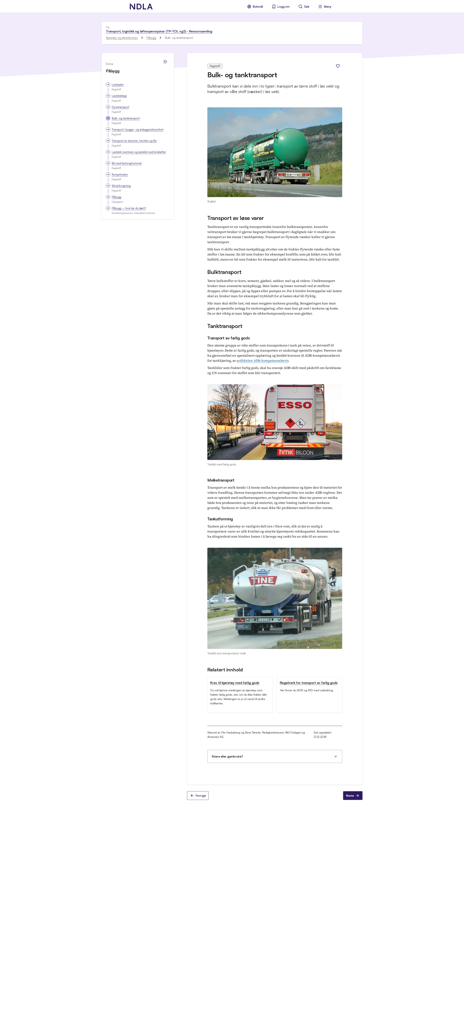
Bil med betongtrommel (127, 163)
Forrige (201, 795)
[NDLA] (141, 6)
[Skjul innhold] (165, 61)
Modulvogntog (121, 185)
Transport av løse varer (235, 217)
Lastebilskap (119, 96)
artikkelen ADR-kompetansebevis (263, 360)
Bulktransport (224, 272)
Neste (350, 795)
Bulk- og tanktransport (126, 118)
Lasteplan (118, 84)
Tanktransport (224, 326)
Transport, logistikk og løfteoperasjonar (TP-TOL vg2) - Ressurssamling (159, 31)
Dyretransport (120, 107)
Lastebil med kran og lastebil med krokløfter (139, 152)
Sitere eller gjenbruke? (227, 756)
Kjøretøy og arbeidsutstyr (122, 38)
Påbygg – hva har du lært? (129, 208)
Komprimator (120, 174)
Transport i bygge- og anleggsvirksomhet (137, 129)
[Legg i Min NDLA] (338, 66)
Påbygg (151, 38)
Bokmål (258, 6)
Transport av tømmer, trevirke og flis (134, 141)
